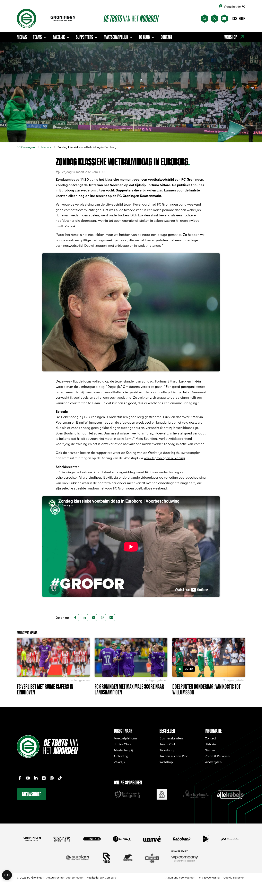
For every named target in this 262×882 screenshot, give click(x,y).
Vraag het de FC (234, 6)
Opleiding (121, 756)
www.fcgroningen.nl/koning (164, 458)
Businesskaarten (171, 738)
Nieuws (22, 37)
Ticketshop (167, 750)
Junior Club (122, 744)
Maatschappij (123, 750)
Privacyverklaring (209, 877)
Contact (166, 37)
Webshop (166, 762)
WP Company (108, 877)
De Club (144, 37)
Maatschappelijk (116, 37)
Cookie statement (234, 877)
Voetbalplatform (125, 738)
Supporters (84, 37)
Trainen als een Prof (173, 756)
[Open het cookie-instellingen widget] (7, 875)
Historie (210, 744)
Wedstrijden (213, 762)
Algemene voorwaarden (180, 877)
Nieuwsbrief (31, 794)
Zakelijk (59, 37)
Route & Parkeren (217, 756)
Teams (37, 37)
